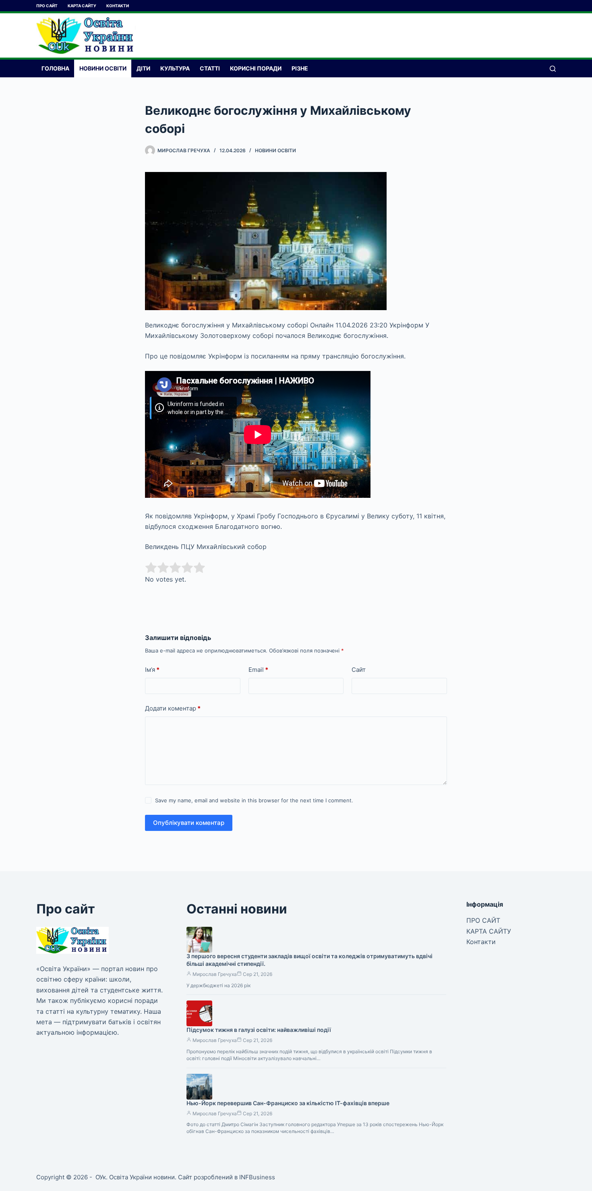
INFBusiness (257, 1177)
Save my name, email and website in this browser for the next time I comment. (254, 800)
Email (258, 669)
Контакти (117, 5)
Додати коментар (173, 708)
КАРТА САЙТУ (82, 5)
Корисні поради (256, 68)
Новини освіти (102, 68)
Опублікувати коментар (188, 822)
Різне (300, 68)
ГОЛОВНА (55, 68)
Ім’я (152, 669)
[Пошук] (553, 69)
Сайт (359, 669)
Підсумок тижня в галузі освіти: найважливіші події (258, 1029)
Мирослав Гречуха (215, 974)
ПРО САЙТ (47, 5)
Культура (175, 68)
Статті (210, 68)
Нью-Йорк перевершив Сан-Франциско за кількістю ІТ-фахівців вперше (287, 1103)
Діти (143, 68)
